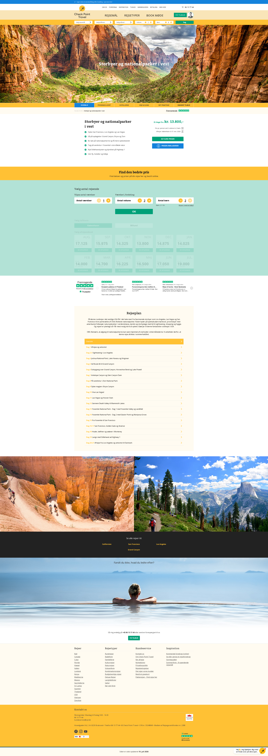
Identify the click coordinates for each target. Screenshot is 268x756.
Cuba (76, 660)
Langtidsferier (110, 680)
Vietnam (77, 697)
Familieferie (109, 660)
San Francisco (134, 544)
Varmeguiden (143, 7)
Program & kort (104, 105)
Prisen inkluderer (170, 146)
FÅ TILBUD (134, 638)
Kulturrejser (110, 662)
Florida (77, 662)
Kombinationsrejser (113, 671)
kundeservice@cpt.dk (82, 720)
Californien (106, 544)
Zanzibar (77, 700)
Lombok (77, 671)
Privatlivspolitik (142, 665)
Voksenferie (110, 668)
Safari (107, 683)
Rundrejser (109, 654)
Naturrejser (109, 665)
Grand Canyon (134, 550)
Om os (104, 7)
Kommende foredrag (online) (177, 654)
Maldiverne (78, 677)
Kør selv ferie (110, 686)
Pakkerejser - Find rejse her (146, 677)
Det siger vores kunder (145, 671)
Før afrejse (140, 660)
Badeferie (109, 657)
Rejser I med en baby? (186, 205)
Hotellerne (124, 105)
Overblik (84, 105)
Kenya (76, 674)
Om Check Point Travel (144, 657)
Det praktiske (163, 105)
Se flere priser (168, 139)
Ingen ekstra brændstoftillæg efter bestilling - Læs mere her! (94, 2)
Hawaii (77, 665)
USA (76, 694)
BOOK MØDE (154, 15)
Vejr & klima (144, 105)
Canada (77, 657)
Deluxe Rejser (110, 677)
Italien (76, 668)
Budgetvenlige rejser (113, 674)
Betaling (153, 7)
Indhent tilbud (184, 105)
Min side (162, 7)
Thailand (77, 692)
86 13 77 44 (189, 7)
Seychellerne (79, 683)
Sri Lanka (78, 686)
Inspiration (123, 7)
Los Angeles (161, 544)
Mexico (77, 680)
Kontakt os (140, 654)
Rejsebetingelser (142, 668)
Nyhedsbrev (140, 662)
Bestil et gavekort (142, 674)
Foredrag (113, 7)
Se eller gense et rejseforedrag (178, 657)
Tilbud (133, 7)
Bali (75, 654)
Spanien (77, 689)
